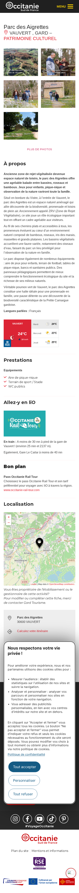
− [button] (9, 522)
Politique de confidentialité (26, 754)
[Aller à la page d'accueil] (22, 6)
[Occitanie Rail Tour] (25, 435)
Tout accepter (24, 767)
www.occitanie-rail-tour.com (22, 490)
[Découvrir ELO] (71, 873)
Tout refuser (23, 794)
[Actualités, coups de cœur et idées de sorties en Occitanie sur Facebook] (27, 818)
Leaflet (34, 584)
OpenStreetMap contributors (61, 584)
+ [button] (9, 517)
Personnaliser (24, 780)
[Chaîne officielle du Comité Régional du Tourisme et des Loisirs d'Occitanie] (39, 818)
